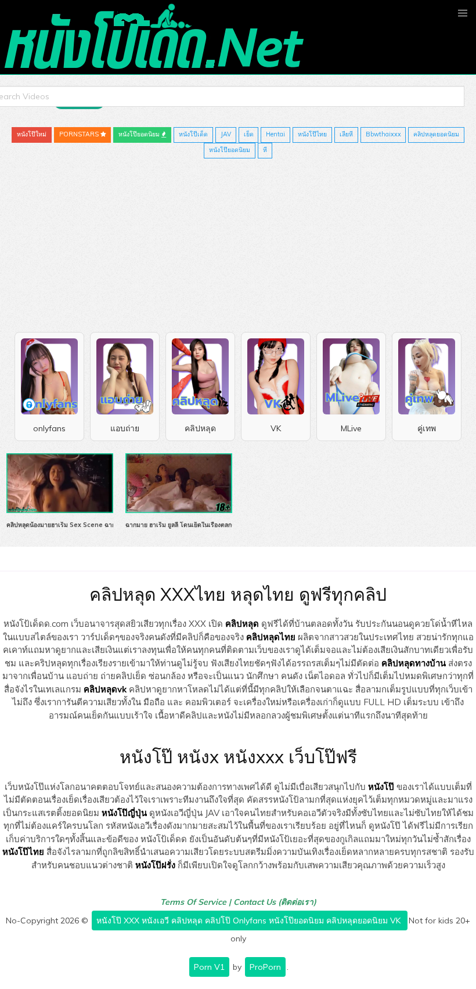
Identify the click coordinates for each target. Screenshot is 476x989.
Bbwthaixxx (383, 134)
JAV (226, 134)
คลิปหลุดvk (105, 689)
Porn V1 (209, 967)
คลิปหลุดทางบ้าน (413, 663)
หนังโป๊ (381, 786)
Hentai (275, 134)
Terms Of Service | (196, 902)
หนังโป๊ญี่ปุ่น (124, 812)
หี (265, 150)
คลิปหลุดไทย (270, 637)
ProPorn (265, 967)
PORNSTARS (79, 134)
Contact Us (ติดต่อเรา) (274, 902)
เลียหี (346, 134)
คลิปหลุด (242, 623)
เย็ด (249, 134)
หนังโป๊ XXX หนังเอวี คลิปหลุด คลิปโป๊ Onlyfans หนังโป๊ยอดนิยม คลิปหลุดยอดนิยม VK (249, 920)
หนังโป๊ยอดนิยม (139, 134)
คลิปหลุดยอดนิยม (436, 134)
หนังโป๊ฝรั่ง (155, 865)
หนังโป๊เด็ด (193, 134)
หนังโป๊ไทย (312, 134)
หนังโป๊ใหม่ (31, 134)
